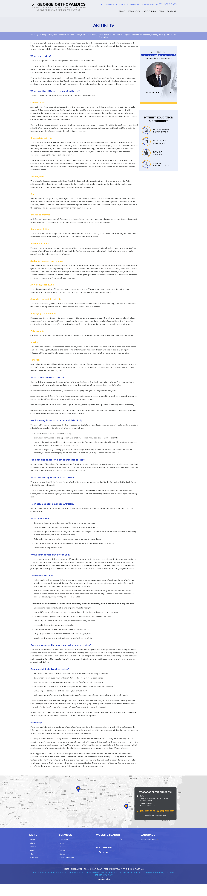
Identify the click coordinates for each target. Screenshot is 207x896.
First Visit (34, 857)
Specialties (134, 11)
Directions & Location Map (51, 812)
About (122, 11)
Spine (62, 854)
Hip (31, 854)
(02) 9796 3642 (43, 808)
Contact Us (137, 869)
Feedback (109, 869)
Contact (171, 11)
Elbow (62, 850)
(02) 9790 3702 (63, 808)
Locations (149, 4)
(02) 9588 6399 (168, 4)
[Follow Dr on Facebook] (100, 853)
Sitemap (97, 869)
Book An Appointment (129, 4)
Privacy (88, 869)
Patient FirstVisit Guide (160, 142)
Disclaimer (76, 869)
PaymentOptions (157, 153)
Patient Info (149, 11)
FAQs (161, 11)
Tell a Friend (122, 869)
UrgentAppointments (161, 164)
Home (115, 10)
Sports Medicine (67, 857)
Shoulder (34, 847)
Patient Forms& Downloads (161, 130)
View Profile (153, 92)
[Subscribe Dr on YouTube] (107, 853)
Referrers (109, 4)
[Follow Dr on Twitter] (104, 853)
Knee (32, 850)
